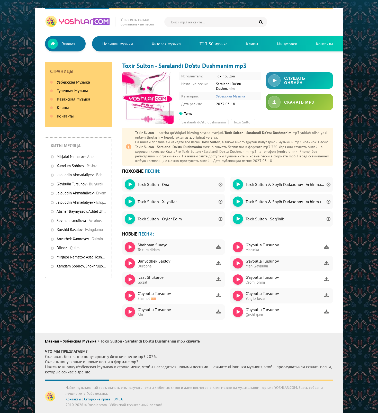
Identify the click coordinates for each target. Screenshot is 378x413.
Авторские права (97, 399)
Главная (68, 43)
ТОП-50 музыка (214, 43)
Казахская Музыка (73, 99)
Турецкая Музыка (72, 90)
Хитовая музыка (166, 43)
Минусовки (287, 43)
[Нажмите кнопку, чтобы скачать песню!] (218, 247)
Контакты (324, 43)
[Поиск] (261, 22)
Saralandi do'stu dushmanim (204, 122)
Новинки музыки (117, 43)
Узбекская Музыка (73, 82)
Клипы (252, 43)
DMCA (118, 399)
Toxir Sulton (243, 122)
